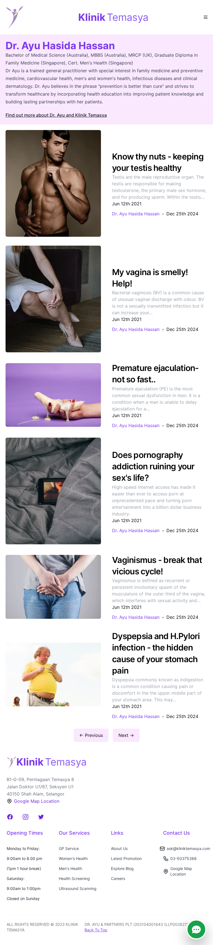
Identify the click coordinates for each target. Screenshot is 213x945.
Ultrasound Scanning (78, 888)
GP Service (69, 848)
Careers (118, 878)
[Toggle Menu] (205, 16)
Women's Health (73, 858)
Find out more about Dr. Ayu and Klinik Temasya (56, 115)
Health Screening (74, 878)
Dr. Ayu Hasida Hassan (135, 213)
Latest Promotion (126, 858)
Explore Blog (122, 868)
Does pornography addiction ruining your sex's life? (153, 466)
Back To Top (96, 929)
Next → (126, 735)
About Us (119, 848)
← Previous (91, 735)
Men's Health (70, 868)
